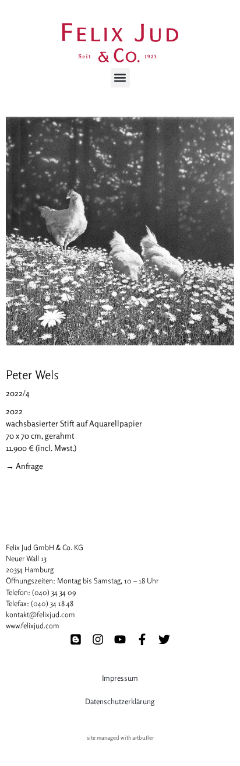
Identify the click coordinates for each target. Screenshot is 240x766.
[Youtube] (120, 639)
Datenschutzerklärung (119, 701)
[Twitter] (164, 639)
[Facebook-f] (142, 639)
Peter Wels (32, 374)
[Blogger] (76, 639)
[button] (120, 78)
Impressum (120, 678)
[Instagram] (98, 639)
